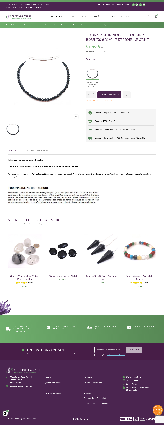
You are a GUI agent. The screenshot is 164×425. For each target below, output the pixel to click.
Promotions (88, 378)
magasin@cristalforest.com (21, 386)
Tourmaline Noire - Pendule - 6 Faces (101, 277)
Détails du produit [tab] (37, 150)
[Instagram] (136, 4)
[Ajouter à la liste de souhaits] (127, 94)
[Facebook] (133, 4)
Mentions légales (18, 418)
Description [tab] (15, 150)
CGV (7, 418)
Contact (48, 378)
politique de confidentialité (116, 355)
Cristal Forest (131, 384)
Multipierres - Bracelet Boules (139, 277)
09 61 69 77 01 (15, 383)
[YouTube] (144, 4)
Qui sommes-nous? (53, 383)
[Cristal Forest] (23, 371)
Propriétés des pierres (93, 383)
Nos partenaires (51, 388)
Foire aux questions (53, 393)
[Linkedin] (140, 4)
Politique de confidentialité (95, 398)
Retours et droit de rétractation (96, 403)
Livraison (87, 393)
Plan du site (31, 418)
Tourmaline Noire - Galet (63, 276)
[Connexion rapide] (152, 16)
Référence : (90, 51)
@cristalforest (132, 380)
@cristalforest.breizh (135, 377)
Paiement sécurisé (91, 388)
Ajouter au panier (110, 95)
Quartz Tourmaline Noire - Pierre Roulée (25, 277)
